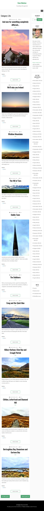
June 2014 (36, 157)
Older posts (6, 496)
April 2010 (36, 277)
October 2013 (37, 180)
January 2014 (36, 170)
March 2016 (36, 104)
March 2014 (36, 165)
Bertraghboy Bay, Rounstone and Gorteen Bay (15, 451)
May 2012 (36, 222)
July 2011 (35, 251)
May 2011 (36, 256)
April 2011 (36, 259)
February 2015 (37, 134)
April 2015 (36, 128)
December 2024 (37, 80)
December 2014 (37, 139)
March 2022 (36, 83)
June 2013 (36, 193)
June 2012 (36, 219)
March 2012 (36, 227)
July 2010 (36, 269)
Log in (35, 288)
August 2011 (36, 248)
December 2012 (37, 206)
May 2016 (36, 102)
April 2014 (36, 162)
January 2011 (36, 267)
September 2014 (37, 149)
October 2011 (36, 243)
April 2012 (36, 225)
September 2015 (37, 115)
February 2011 (37, 264)
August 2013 (36, 187)
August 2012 (36, 214)
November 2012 (37, 209)
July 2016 (36, 99)
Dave (20, 19)
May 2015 (36, 126)
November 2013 (37, 177)
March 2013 (36, 201)
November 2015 (37, 110)
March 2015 (36, 131)
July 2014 (36, 154)
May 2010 (36, 275)
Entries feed (36, 290)
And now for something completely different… (15, 23)
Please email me (36, 62)
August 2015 (36, 118)
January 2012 (36, 233)
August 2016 (36, 96)
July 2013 (36, 190)
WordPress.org (37, 296)
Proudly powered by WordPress (14, 506)
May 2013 (36, 195)
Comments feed (37, 293)
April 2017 (36, 88)
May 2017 (36, 85)
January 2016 (36, 107)
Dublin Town (15, 214)
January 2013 (36, 203)
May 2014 (36, 160)
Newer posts (25, 496)
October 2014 (37, 146)
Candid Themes (33, 506)
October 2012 (37, 211)
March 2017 (36, 91)
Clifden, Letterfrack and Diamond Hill (15, 401)
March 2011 (36, 261)
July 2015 (36, 120)
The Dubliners (15, 277)
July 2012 (36, 217)
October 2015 (36, 112)
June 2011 (36, 253)
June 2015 (36, 123)
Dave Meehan (22, 3)
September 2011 (37, 245)
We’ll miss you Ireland (15, 87)
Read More (15, 79)
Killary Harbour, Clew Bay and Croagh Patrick (15, 351)
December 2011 (37, 235)
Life (15, 27)
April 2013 (36, 198)
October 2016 (37, 93)
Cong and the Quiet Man (15, 302)
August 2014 (36, 152)
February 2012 (37, 230)
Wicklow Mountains (15, 134)
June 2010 (36, 272)
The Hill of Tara (15, 180)
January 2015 (36, 136)
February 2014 (37, 168)
